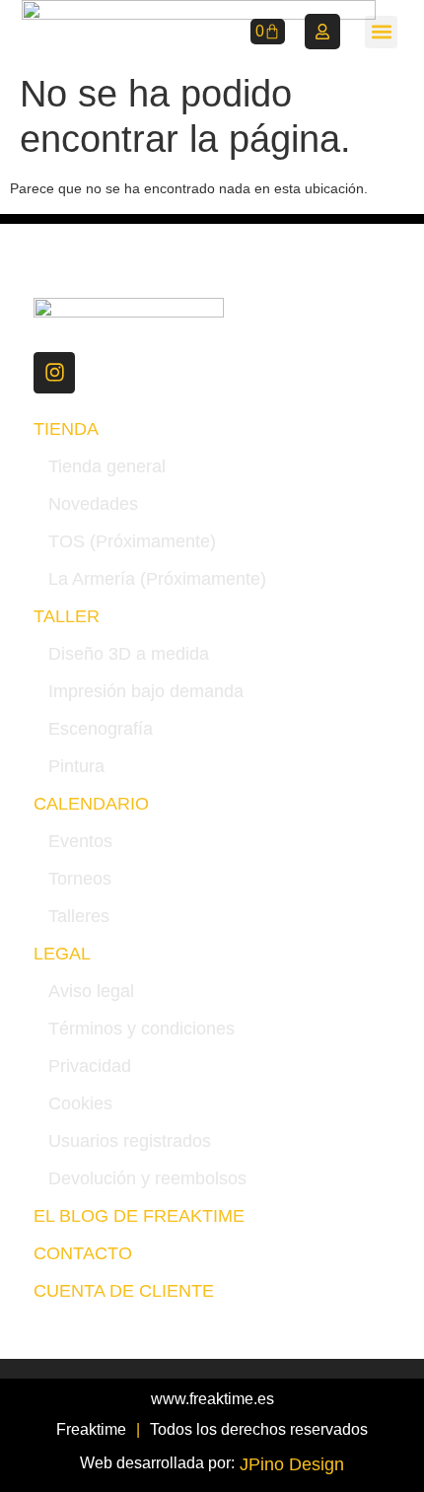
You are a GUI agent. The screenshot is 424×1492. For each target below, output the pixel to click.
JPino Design (292, 1464)
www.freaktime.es (212, 1398)
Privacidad (89, 1066)
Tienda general (107, 466)
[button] (381, 32)
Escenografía (100, 729)
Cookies (80, 1103)
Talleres (78, 916)
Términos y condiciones (141, 1028)
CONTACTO (83, 1253)
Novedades (93, 504)
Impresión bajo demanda (146, 691)
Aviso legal (91, 991)
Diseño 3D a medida (128, 654)
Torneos (79, 878)
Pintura (76, 766)
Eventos (80, 841)
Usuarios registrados (129, 1141)
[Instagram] (54, 372)
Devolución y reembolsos (147, 1178)
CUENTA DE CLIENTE (124, 1291)
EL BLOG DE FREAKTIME (139, 1216)
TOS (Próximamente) (132, 541)
